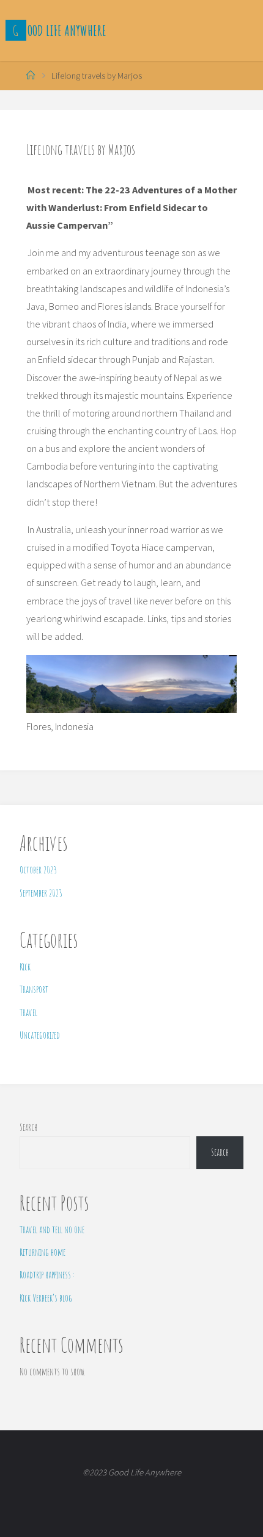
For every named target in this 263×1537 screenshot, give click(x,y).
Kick (25, 967)
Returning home (42, 1252)
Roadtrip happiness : (47, 1275)
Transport (34, 989)
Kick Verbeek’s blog (46, 1298)
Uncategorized (40, 1035)
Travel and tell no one (52, 1230)
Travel (28, 1012)
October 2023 (38, 870)
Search (28, 1127)
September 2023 (41, 893)
